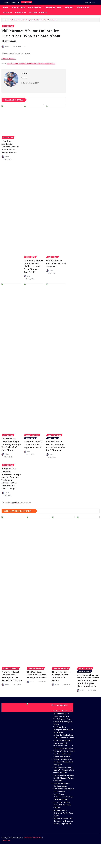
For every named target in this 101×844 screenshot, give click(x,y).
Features (69, 7)
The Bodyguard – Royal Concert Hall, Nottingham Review (37, 675)
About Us (7, 12)
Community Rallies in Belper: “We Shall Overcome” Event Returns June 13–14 (33, 266)
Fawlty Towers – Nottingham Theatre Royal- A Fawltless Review (63, 797)
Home (5, 7)
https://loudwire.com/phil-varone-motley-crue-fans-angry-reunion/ (31, 63)
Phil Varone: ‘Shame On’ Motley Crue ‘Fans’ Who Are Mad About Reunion (33, 20)
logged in (14, 502)
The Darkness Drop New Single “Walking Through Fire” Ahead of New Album (11, 444)
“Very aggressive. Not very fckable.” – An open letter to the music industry (63, 770)
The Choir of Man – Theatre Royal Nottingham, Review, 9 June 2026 (63, 778)
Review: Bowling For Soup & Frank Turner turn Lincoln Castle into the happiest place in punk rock (88, 680)
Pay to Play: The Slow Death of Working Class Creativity (62, 805)
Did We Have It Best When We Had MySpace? (56, 263)
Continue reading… (8, 58)
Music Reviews (18, 7)
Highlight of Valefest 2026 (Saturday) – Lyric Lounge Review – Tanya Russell (63, 821)
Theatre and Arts (53, 7)
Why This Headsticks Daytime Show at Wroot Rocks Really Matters (10, 146)
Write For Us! (83, 7)
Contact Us (20, 12)
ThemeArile (5, 840)
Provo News (37, 837)
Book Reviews (34, 7)
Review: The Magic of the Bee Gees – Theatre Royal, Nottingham (63, 762)
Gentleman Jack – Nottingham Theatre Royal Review (63, 813)
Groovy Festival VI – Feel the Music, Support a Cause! (33, 444)
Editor (7, 46)
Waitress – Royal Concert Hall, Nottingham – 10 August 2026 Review (62, 713)
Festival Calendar (38, 12)
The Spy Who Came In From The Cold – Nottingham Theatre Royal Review (63, 754)
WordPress (28, 837)
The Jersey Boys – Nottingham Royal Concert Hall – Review (63, 729)
